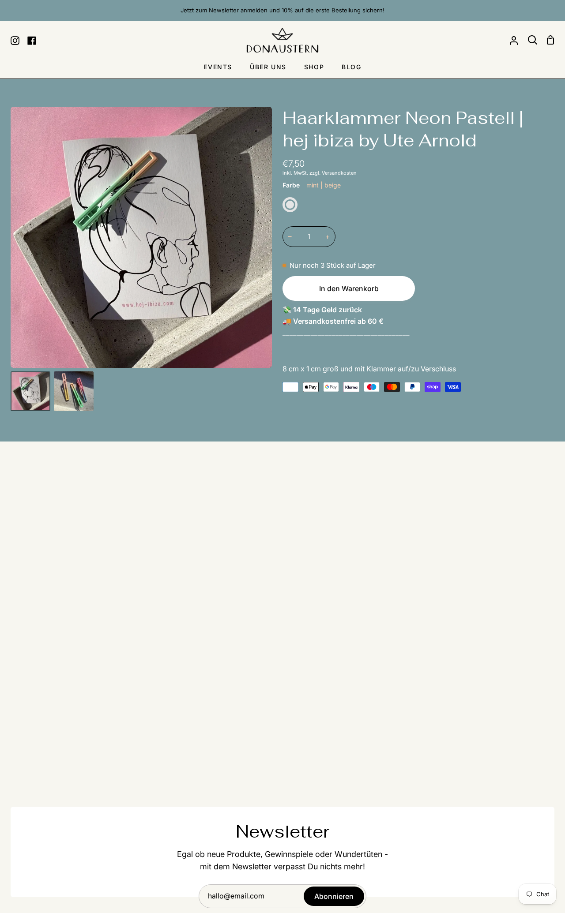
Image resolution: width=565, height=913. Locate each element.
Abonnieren (334, 896)
